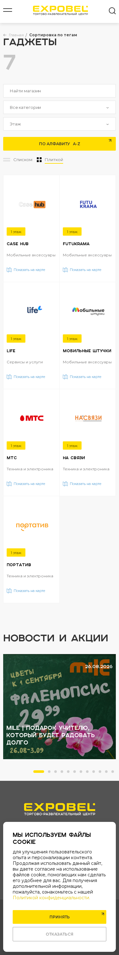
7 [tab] (83, 773)
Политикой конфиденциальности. (51, 898)
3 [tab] (57, 773)
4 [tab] (64, 773)
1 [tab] (36, 773)
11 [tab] (108, 773)
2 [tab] (51, 773)
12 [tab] (114, 773)
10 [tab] (102, 773)
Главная (16, 34)
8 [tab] (89, 773)
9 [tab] (95, 773)
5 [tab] (70, 773)
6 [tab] (76, 773)
